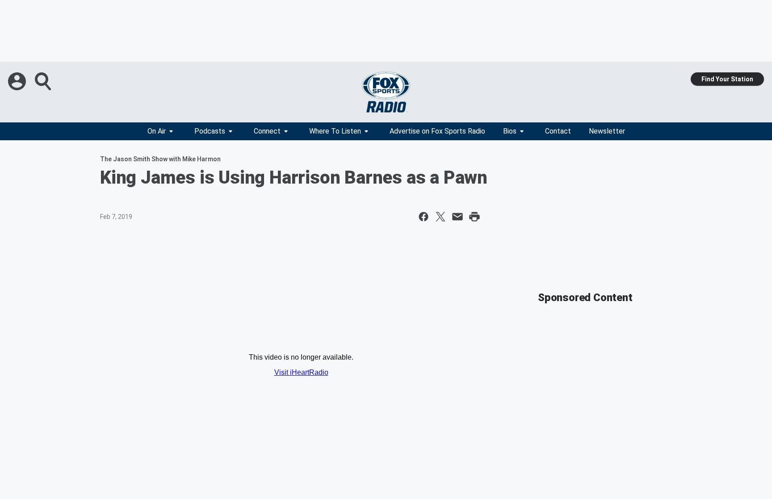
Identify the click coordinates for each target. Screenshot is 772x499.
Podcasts (209, 131)
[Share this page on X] (440, 216)
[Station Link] (386, 92)
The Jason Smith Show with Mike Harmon (160, 159)
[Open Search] (44, 81)
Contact (558, 131)
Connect (267, 131)
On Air (156, 131)
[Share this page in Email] (457, 216)
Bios (509, 131)
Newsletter (607, 131)
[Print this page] (474, 216)
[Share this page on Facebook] (423, 216)
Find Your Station (727, 79)
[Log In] (18, 81)
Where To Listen (335, 131)
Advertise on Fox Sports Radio (437, 131)
